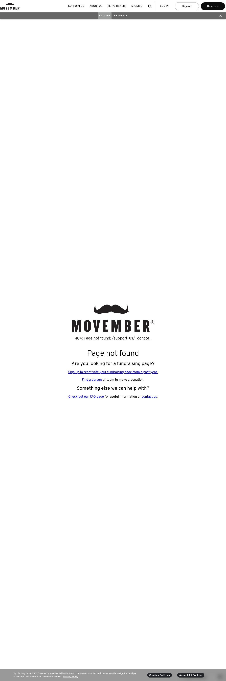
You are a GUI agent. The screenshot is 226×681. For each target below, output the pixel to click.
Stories (136, 6)
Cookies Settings (159, 675)
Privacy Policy (70, 676)
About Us (96, 6)
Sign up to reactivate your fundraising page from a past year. (113, 372)
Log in (164, 6)
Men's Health (117, 6)
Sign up (186, 6)
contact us (149, 396)
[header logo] (10, 6)
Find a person (92, 380)
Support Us (76, 6)
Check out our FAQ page (86, 396)
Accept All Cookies (190, 675)
